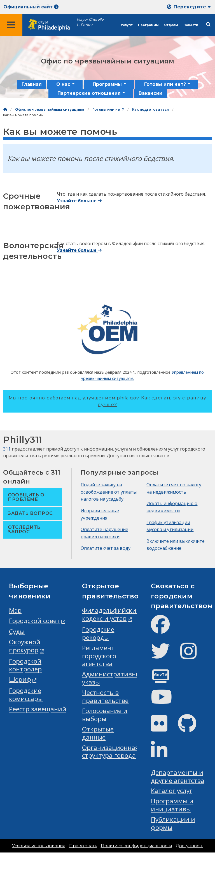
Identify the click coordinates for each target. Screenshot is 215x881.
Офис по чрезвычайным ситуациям (49, 109)
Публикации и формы (173, 823)
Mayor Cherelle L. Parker (90, 22)
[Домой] (5, 109)
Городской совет (34, 620)
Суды (17, 631)
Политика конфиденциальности (136, 845)
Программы (148, 25)
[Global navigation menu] (11, 25)
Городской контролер (25, 665)
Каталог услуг (171, 790)
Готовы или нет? (108, 109)
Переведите (190, 7)
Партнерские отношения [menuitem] (89, 93)
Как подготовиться (150, 109)
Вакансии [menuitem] (150, 93)
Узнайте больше (77, 201)
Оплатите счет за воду (105, 548)
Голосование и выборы (104, 714)
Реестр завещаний (37, 709)
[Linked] (163, 754)
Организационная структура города (110, 751)
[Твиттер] (165, 655)
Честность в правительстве (105, 696)
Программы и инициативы (172, 805)
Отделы (171, 25)
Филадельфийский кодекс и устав (111, 614)
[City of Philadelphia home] (52, 25)
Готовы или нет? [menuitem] (165, 84)
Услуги (126, 25)
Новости (190, 25)
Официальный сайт (28, 7)
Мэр (15, 610)
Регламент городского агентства (99, 655)
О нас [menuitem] (63, 84)
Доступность (189, 845)
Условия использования (38, 845)
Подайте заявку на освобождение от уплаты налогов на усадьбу (109, 492)
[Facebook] (165, 629)
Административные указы (113, 678)
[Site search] (208, 24)
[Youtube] (166, 701)
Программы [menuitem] (107, 84)
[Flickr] (163, 728)
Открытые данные (98, 733)
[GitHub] (191, 728)
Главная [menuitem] (32, 84)
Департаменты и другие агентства (177, 776)
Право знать (83, 845)
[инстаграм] (193, 655)
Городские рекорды (98, 633)
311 (7, 449)
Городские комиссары (26, 694)
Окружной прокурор (24, 646)
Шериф (20, 679)
